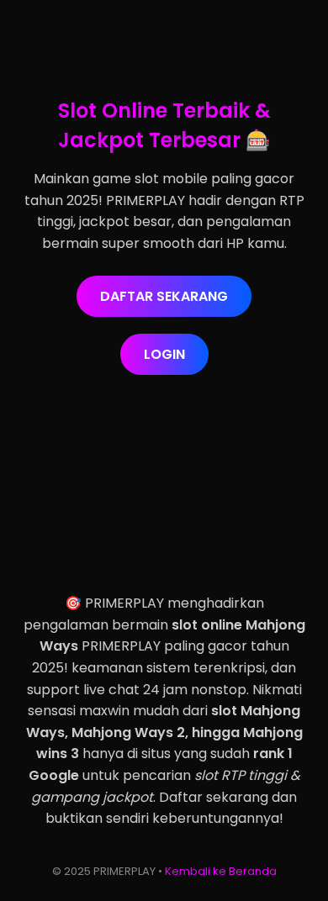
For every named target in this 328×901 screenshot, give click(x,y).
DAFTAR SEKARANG (164, 296)
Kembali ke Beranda (221, 871)
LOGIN (164, 354)
